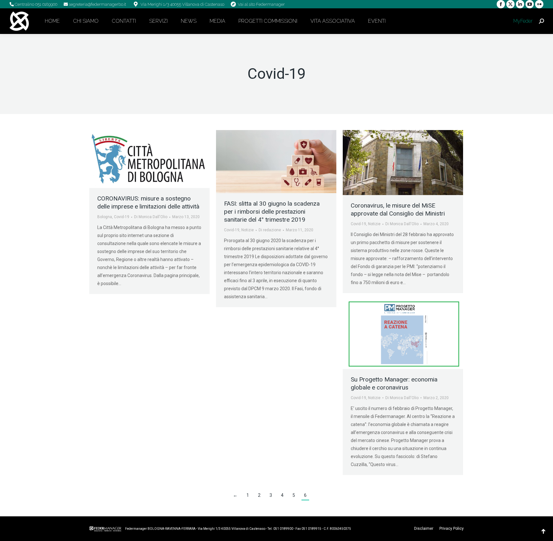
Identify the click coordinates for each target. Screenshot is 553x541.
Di (150, 217)
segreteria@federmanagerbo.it (97, 4)
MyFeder (522, 21)
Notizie (247, 230)
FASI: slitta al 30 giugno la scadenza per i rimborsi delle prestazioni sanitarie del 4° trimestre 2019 (272, 211)
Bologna (104, 217)
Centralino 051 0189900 (35, 4)
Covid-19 (121, 217)
